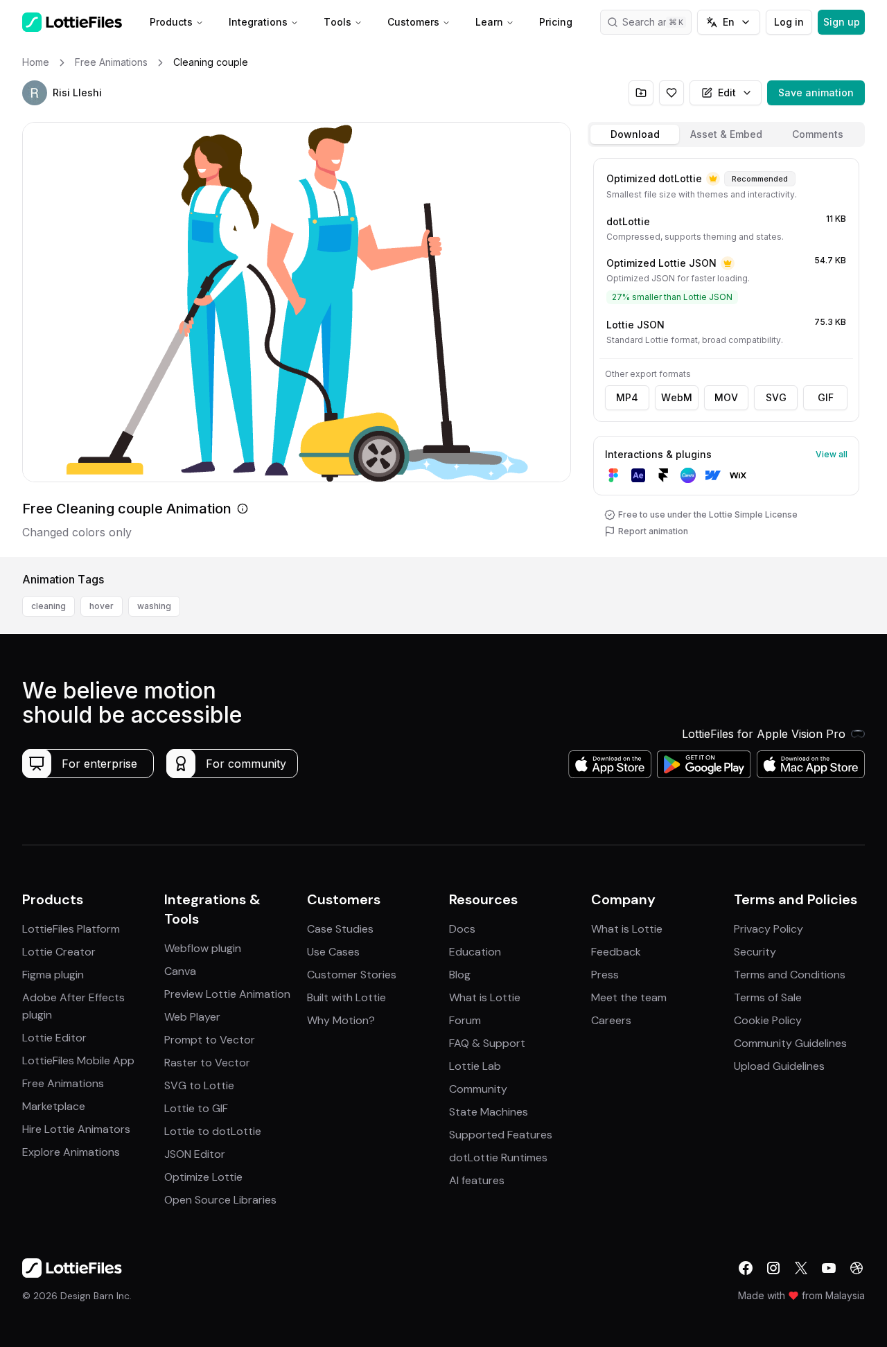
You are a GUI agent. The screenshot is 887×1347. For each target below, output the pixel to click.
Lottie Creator (59, 951)
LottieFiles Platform (71, 929)
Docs (462, 929)
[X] (801, 1268)
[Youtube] (828, 1268)
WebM (676, 397)
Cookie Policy (768, 1020)
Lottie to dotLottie (212, 1131)
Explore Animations (71, 1152)
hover (101, 606)
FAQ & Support (487, 1043)
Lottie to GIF (196, 1108)
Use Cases (333, 951)
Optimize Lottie (203, 1177)
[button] (34, 92)
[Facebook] (745, 1268)
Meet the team (629, 997)
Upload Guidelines (779, 1066)
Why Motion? (341, 1020)
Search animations (657, 22)
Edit (727, 92)
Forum (465, 1020)
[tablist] (726, 134)
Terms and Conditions (789, 974)
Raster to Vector (207, 1062)
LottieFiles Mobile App (78, 1060)
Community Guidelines (790, 1043)
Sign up (841, 22)
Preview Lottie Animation (227, 994)
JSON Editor (194, 1154)
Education (475, 951)
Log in (789, 22)
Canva (180, 971)
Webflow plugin (202, 948)
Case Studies (340, 929)
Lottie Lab (475, 1066)
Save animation (816, 92)
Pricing (555, 22)
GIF (826, 397)
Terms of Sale (768, 997)
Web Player (192, 1017)
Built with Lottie (346, 997)
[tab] (634, 134)
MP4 (627, 397)
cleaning (48, 606)
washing (154, 606)
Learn (489, 22)
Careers (611, 1020)
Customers (413, 22)
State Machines (488, 1111)
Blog (460, 974)
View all (832, 454)
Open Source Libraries (220, 1199)
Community (478, 1089)
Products (171, 22)
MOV (726, 397)
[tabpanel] (726, 354)
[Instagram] (773, 1268)
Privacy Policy (768, 929)
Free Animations (63, 1083)
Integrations (258, 22)
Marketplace (53, 1106)
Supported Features (500, 1134)
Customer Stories (351, 974)
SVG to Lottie (199, 1085)
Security (755, 951)
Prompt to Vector (209, 1039)
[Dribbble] (856, 1268)
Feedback (616, 951)
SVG (776, 397)
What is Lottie (484, 997)
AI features (476, 1180)
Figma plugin (53, 974)
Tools (337, 22)
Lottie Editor (54, 1037)
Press (605, 974)
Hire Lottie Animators (76, 1129)
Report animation (653, 531)
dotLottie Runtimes (498, 1157)
